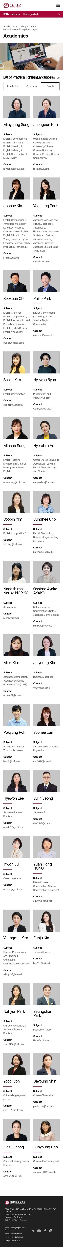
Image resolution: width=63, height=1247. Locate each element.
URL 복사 (58, 77)
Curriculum (31, 86)
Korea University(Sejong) (14, 1237)
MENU (58, 5)
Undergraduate (31, 14)
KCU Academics (11, 14)
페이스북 (50, 77)
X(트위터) (46, 77)
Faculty (50, 86)
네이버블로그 (54, 77)
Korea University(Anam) (13, 1234)
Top (58, 1235)
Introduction (12, 86)
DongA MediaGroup (12, 1241)
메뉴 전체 (59, 14)
